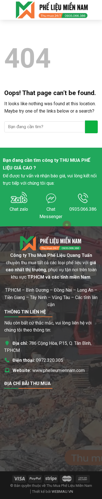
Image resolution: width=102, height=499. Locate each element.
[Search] (96, 10)
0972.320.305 (49, 360)
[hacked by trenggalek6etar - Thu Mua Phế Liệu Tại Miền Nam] (52, 10)
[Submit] (91, 127)
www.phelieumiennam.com (58, 370)
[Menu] (7, 10)
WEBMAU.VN (62, 491)
